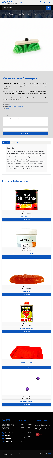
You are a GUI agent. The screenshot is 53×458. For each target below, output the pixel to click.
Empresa (22, 429)
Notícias (22, 432)
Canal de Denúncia (22, 441)
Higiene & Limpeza (16, 106)
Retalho (12, 14)
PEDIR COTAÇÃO (26, 133)
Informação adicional (8, 116)
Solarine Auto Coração (26, 328)
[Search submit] (48, 8)
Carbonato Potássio (26, 401)
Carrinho (29, 429)
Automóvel (21, 14)
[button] (49, 2)
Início (5, 14)
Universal (8, 108)
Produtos (22, 424)
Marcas (22, 427)
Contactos (23, 434)
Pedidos (29, 432)
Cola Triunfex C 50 (26, 216)
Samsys (49, 453)
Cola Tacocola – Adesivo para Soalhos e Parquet (26, 254)
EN (21, 2)
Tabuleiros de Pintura (26, 362)
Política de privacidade (30, 426)
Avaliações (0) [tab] (14, 142)
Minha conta (29, 435)
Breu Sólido (26, 291)
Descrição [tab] (5, 142)
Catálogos (23, 437)
